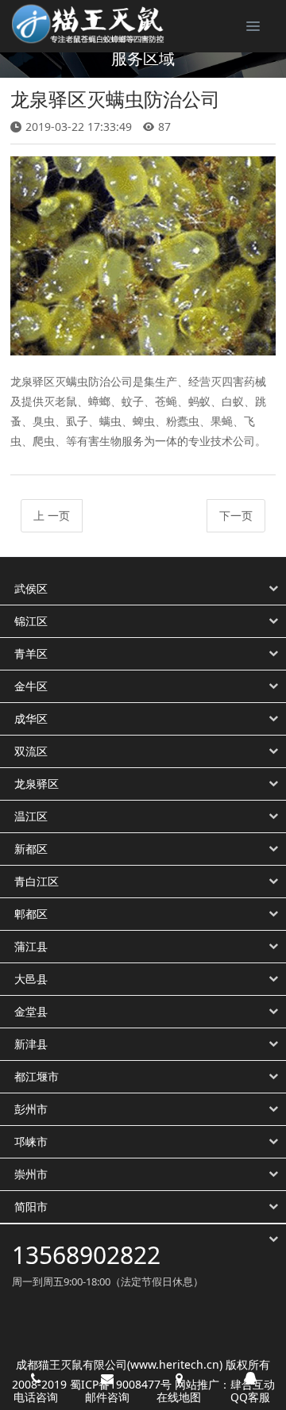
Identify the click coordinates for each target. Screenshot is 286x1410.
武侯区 (31, 588)
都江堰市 (36, 1076)
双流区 (31, 751)
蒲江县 (31, 946)
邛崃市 (31, 1141)
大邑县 (31, 979)
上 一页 (51, 515)
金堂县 (31, 1011)
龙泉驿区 (36, 784)
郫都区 (31, 914)
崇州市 (31, 1174)
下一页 (236, 515)
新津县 (31, 1044)
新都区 (31, 849)
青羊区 (31, 653)
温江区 (31, 816)
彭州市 (31, 1109)
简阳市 (31, 1207)
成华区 (31, 719)
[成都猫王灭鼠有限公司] (83, 24)
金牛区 (31, 686)
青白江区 (36, 881)
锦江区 (31, 621)
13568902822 (86, 1255)
